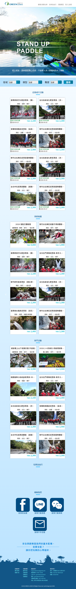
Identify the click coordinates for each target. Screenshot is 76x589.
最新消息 (25, 570)
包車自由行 (52, 4)
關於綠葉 (17, 570)
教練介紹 (17, 572)
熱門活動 (38, 340)
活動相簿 (25, 572)
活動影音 (25, 574)
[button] (5, 294)
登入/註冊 (68, 4)
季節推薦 (38, 216)
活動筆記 (25, 576)
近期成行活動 (38, 92)
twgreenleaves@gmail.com (38, 570)
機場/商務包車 (42, 4)
